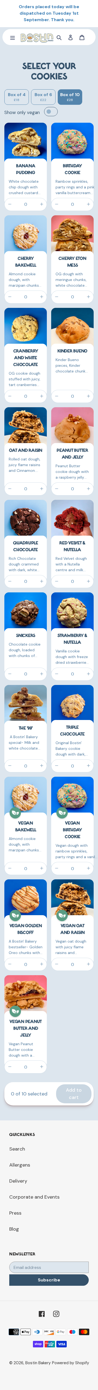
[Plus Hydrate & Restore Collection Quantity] (41, 204)
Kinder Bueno (72, 351)
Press (15, 1213)
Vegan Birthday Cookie (72, 830)
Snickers (25, 636)
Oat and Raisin (25, 451)
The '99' (26, 728)
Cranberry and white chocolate (25, 358)
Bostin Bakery (38, 1363)
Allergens (19, 1165)
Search (17, 1149)
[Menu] (12, 37)
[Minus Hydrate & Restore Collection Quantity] (9, 204)
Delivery (18, 1181)
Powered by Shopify (70, 1363)
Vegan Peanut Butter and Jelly (26, 1028)
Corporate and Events (34, 1197)
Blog (14, 1229)
